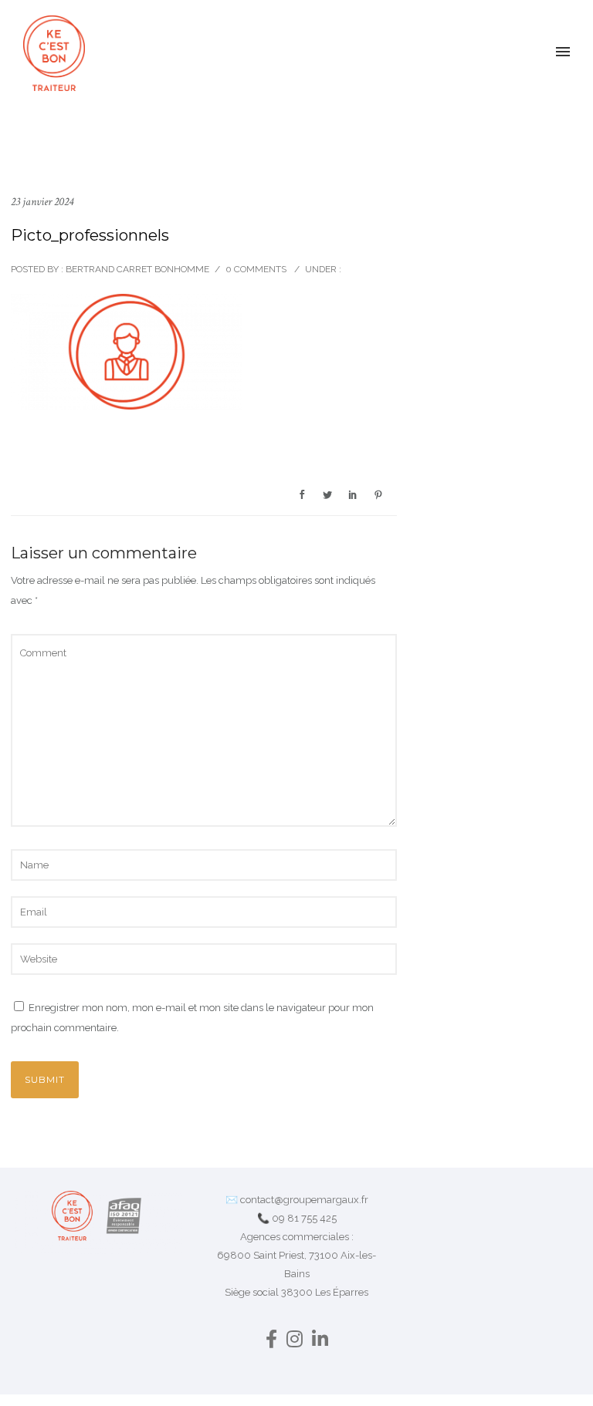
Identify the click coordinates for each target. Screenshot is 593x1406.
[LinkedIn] (320, 1342)
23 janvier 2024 (42, 201)
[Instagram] (294, 1342)
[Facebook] (271, 1342)
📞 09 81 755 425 (297, 1218)
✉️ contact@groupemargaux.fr (296, 1199)
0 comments (255, 269)
